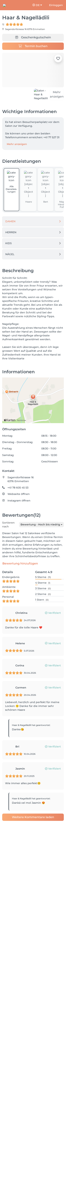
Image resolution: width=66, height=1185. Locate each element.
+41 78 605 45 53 (18, 487)
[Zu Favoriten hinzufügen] (58, 58)
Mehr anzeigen (17, 144)
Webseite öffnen (19, 494)
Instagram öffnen (19, 500)
